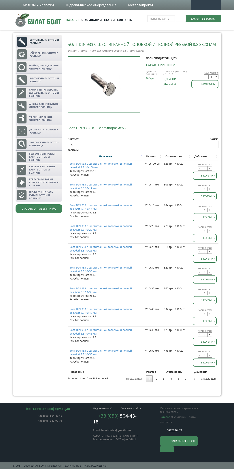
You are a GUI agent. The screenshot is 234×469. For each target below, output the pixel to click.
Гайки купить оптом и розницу (43, 54)
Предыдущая (134, 378)
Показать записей (74, 144)
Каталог (72, 20)
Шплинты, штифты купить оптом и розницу (41, 195)
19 (193, 378)
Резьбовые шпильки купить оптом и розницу (42, 157)
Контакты (125, 20)
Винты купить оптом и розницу (44, 80)
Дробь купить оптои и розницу (43, 131)
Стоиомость (173, 156)
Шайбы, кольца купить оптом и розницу (44, 67)
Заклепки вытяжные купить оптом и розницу (42, 169)
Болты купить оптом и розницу (44, 41)
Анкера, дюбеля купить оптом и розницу (43, 105)
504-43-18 (50, 415)
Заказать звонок (203, 18)
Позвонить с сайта (131, 408)
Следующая (208, 378)
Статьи (109, 20)
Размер (151, 156)
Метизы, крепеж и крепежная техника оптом (179, 410)
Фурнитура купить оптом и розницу (41, 118)
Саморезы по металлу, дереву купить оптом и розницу (44, 92)
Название (105, 156)
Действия (200, 156)
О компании (91, 20)
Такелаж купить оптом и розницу (43, 144)
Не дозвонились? (102, 408)
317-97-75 (50, 420)
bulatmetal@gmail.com (116, 430)
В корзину (208, 84)
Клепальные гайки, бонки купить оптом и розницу (43, 182)
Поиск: (214, 139)
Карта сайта (174, 430)
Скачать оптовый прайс (39, 208)
